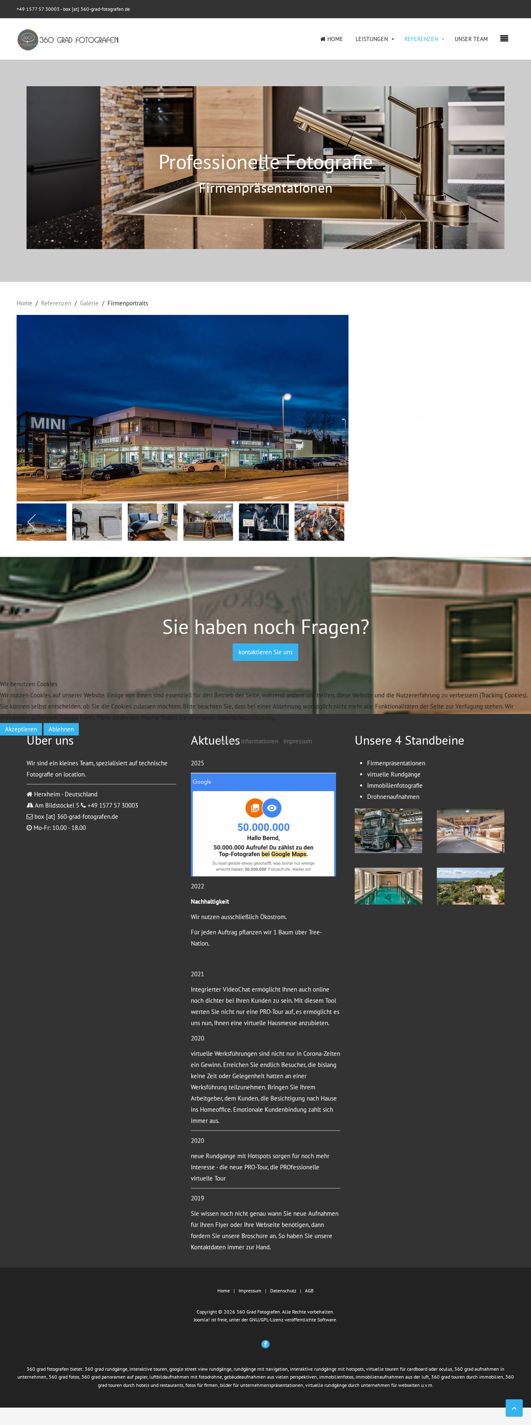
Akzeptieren (21, 729)
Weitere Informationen (248, 741)
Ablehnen (61, 729)
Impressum (297, 741)
